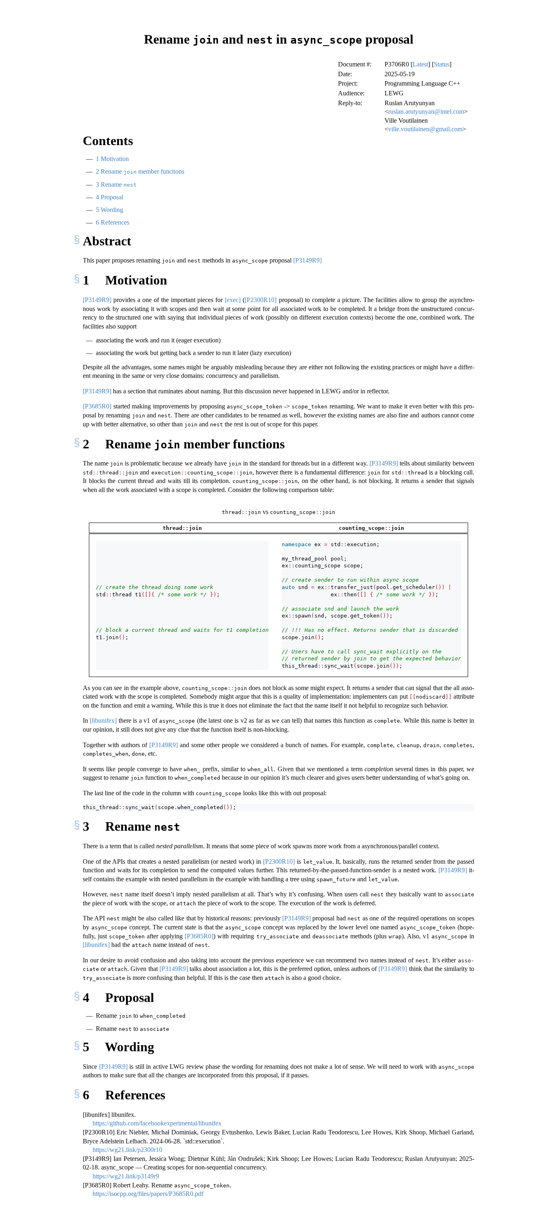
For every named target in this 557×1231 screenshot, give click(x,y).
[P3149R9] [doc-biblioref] (307, 260)
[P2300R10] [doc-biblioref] (260, 299)
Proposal (109, 197)
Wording (109, 209)
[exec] (233, 299)
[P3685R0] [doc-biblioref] (97, 406)
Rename (116, 184)
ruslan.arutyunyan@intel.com (426, 111)
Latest (420, 64)
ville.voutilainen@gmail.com (425, 129)
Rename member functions (140, 171)
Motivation (112, 158)
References (112, 222)
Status (441, 64)
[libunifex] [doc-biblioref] (103, 720)
